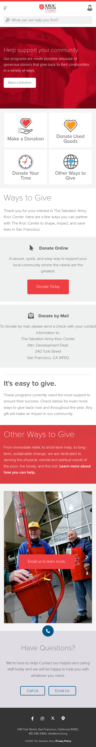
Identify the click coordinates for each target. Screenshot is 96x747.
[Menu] (5, 8)
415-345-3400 (37, 733)
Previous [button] (9, 557)
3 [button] (55, 617)
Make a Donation (20, 83)
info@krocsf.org (57, 733)
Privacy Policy (63, 741)
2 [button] (48, 617)
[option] (48, 67)
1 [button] (40, 617)
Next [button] (86, 557)
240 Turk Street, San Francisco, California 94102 (47, 729)
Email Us (62, 690)
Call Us (32, 690)
